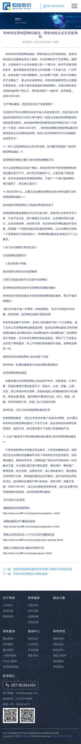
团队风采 (33, 655)
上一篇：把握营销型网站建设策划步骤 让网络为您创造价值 (37, 569)
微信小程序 (59, 655)
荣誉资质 (8, 616)
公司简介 (8, 605)
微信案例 (8, 649)
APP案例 (8, 644)
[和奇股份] (17, 6)
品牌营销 (33, 616)
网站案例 (8, 638)
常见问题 (33, 649)
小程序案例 (9, 655)
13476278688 (24, 698)
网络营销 (58, 638)
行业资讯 (33, 644)
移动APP (58, 649)
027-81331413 (55, 6)
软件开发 (33, 610)
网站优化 (58, 644)
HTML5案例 (10, 661)
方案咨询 (33, 605)
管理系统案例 (11, 666)
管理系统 (58, 666)
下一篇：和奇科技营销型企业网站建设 (25, 573)
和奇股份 (26, 736)
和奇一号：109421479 (16, 704)
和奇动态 (33, 638)
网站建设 (58, 661)
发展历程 (8, 610)
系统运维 (33, 622)
